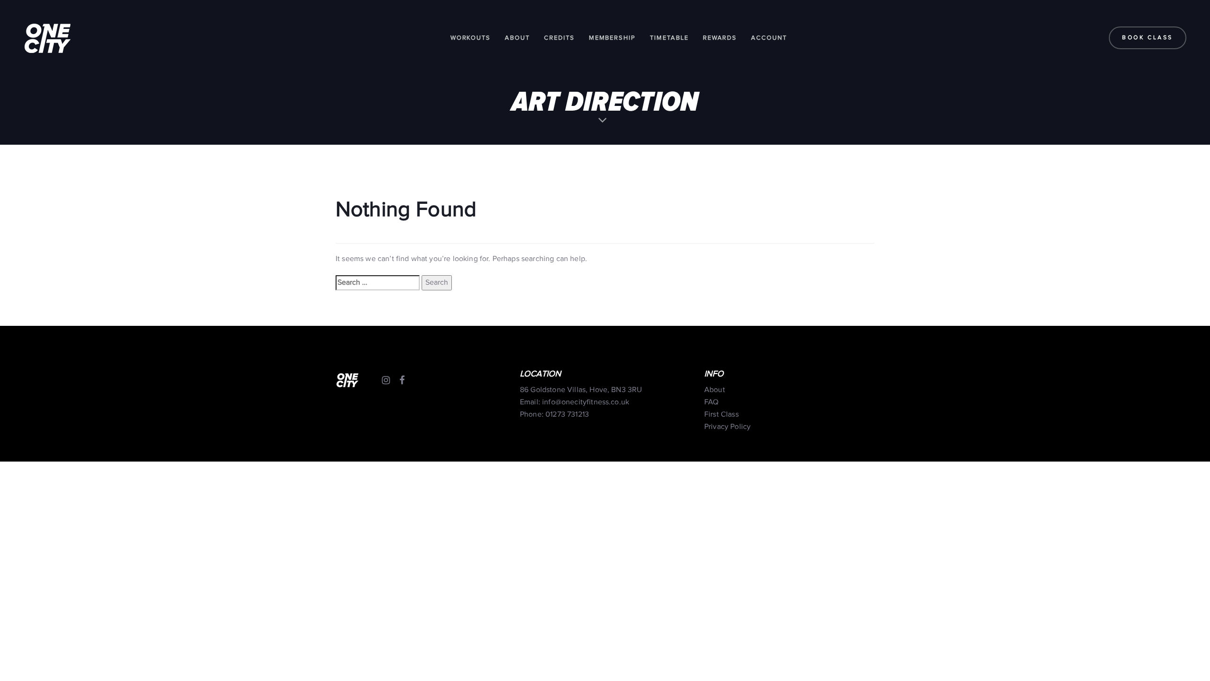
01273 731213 (567, 414)
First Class (721, 414)
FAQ (711, 402)
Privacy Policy (727, 426)
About (714, 389)
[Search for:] (378, 282)
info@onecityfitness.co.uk (585, 402)
